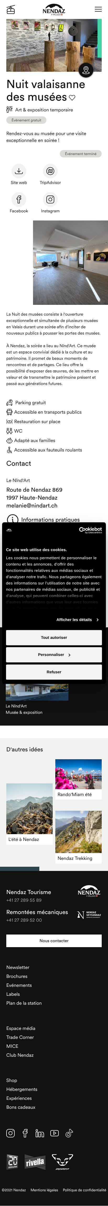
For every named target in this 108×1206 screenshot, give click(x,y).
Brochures (17, 976)
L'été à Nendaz (23, 839)
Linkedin (40, 1133)
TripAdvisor (50, 182)
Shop (11, 1080)
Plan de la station (24, 1003)
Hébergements (21, 1089)
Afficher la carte (86, 70)
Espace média (20, 1028)
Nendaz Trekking (74, 858)
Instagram (50, 211)
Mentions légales (44, 1190)
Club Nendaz (20, 1055)
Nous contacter (53, 940)
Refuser (54, 672)
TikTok (69, 1133)
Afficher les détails (74, 620)
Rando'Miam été (74, 794)
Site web (19, 182)
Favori (72, 98)
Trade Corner (20, 1037)
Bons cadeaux (20, 1107)
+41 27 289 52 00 (24, 920)
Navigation (98, 9)
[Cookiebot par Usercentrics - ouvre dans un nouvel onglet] (79, 530)
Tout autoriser (54, 637)
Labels (13, 994)
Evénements (19, 985)
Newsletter (17, 967)
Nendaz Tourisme (89, 891)
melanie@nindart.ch (31, 505)
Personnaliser (51, 655)
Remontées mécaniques (37, 912)
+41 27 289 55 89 (24, 900)
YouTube (54, 1133)
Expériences (19, 1098)
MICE (12, 1046)
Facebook (19, 211)
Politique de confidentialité (84, 1190)
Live (10, 9)
